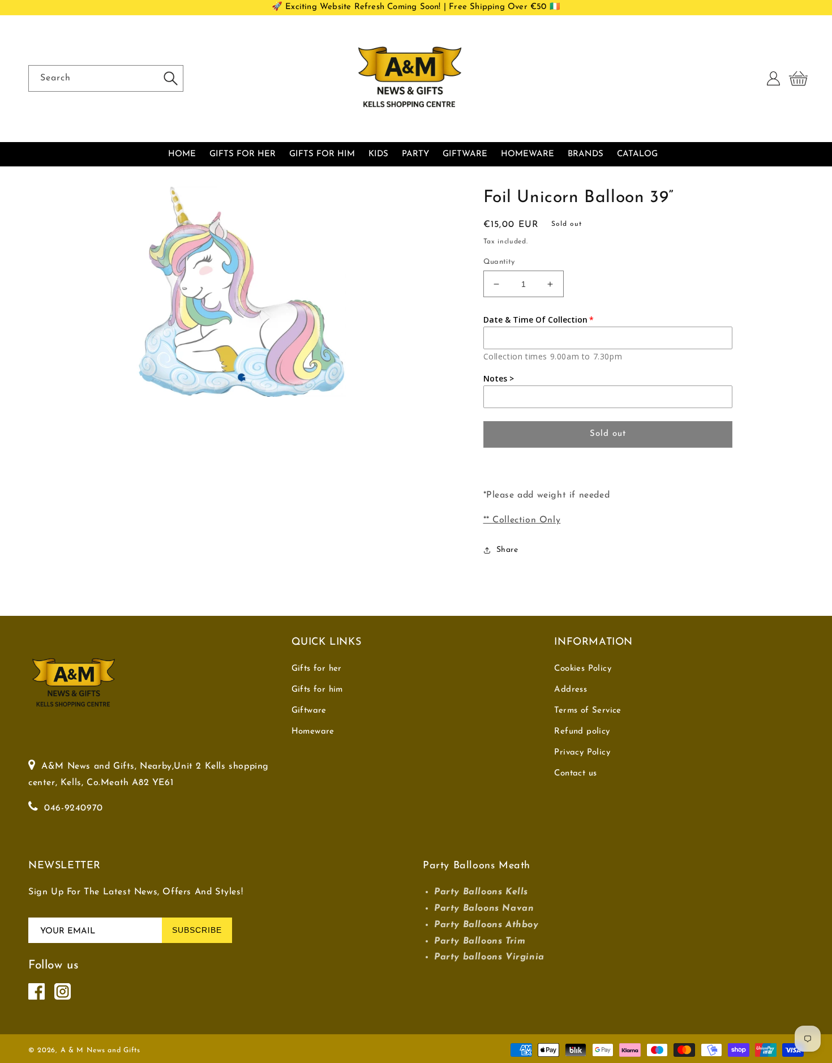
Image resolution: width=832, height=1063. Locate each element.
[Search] (170, 78)
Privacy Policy (582, 752)
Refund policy (582, 731)
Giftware (309, 710)
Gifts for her (316, 669)
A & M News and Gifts (100, 1050)
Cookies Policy (582, 669)
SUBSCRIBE (197, 930)
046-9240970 (73, 808)
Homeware (312, 731)
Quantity (499, 261)
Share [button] (507, 550)
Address (570, 689)
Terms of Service (587, 710)
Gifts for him (317, 689)
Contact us (575, 773)
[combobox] (106, 78)
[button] (798, 78)
